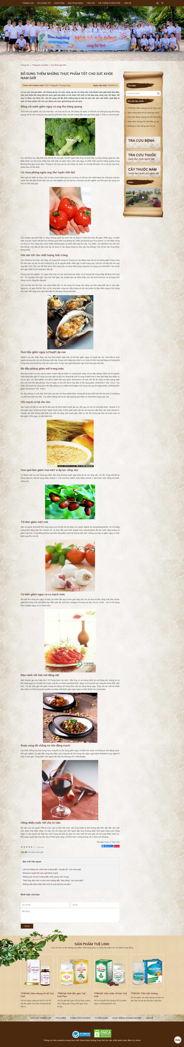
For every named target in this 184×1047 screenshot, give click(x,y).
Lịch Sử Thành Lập (41, 1018)
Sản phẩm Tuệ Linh (92, 944)
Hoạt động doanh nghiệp (126, 1018)
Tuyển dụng (101, 1018)
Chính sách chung (80, 1018)
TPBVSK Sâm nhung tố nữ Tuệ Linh (144, 108)
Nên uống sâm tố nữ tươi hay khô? (144, 112)
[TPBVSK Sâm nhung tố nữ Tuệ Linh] (37, 972)
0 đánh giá (38, 847)
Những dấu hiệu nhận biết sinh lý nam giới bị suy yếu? (47, 884)
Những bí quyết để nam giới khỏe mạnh (40, 873)
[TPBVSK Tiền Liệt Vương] (147, 972)
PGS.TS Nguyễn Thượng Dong (57, 85)
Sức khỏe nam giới (35, 852)
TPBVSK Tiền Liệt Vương (144, 993)
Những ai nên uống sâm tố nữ (142, 126)
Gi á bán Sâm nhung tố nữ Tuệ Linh (144, 117)
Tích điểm (61, 1018)
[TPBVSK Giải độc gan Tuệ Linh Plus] (73, 972)
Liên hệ (149, 1018)
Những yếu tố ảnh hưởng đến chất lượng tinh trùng (46, 877)
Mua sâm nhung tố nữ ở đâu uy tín (143, 121)
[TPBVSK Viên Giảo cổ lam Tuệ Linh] (110, 972)
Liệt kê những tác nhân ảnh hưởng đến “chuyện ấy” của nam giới (52, 869)
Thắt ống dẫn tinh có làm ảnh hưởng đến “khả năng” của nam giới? (53, 880)
